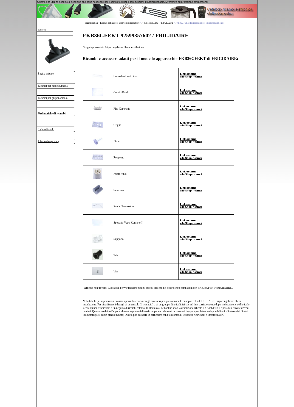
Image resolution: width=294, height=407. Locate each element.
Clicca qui (113, 287)
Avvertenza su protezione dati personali (186, 1)
